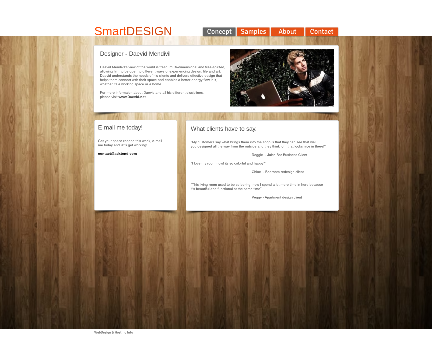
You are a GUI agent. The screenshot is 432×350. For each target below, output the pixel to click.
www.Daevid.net (132, 97)
